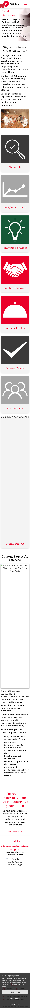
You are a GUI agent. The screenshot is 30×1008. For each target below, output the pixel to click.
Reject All (15, 1004)
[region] (15, 990)
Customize (15, 998)
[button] (2, 6)
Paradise (14, 4)
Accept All (15, 992)
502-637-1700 (15, 850)
